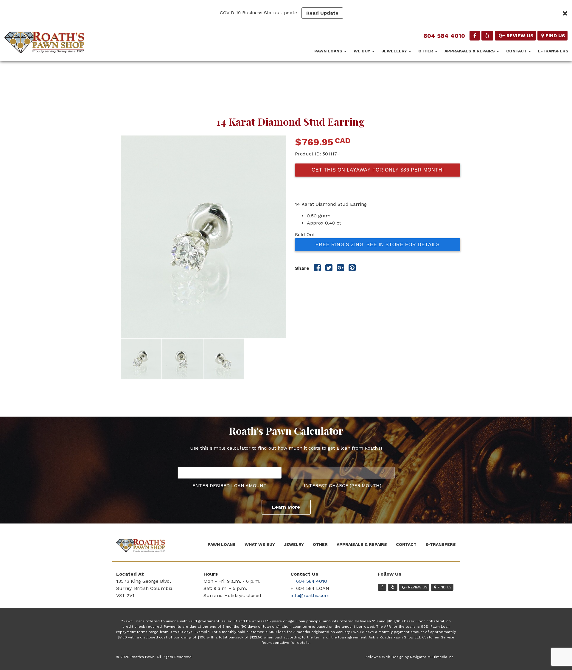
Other (426, 51)
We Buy (363, 51)
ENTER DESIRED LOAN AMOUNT (229, 485)
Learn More (286, 507)
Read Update (322, 13)
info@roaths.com (309, 595)
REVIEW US (520, 35)
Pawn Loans (328, 51)
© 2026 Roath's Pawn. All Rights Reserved (154, 657)
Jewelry (294, 544)
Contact (517, 51)
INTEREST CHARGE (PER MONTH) (342, 485)
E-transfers (553, 51)
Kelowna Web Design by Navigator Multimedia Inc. (410, 657)
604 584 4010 (444, 35)
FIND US (555, 35)
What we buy (260, 544)
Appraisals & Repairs (470, 51)
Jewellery (395, 51)
